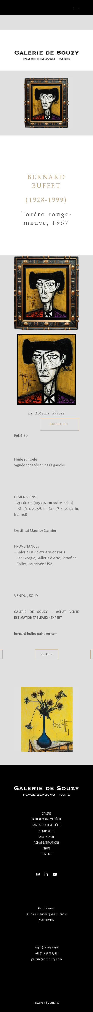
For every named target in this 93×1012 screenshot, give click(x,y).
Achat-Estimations (46, 842)
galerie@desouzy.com (46, 959)
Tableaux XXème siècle (46, 825)
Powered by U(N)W (46, 1002)
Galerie (46, 813)
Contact (47, 854)
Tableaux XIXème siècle (46, 819)
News (46, 848)
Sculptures (46, 831)
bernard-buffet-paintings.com (35, 633)
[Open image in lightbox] (46, 293)
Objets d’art (46, 836)
